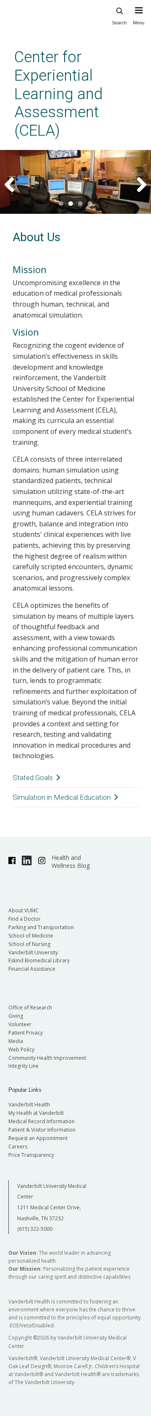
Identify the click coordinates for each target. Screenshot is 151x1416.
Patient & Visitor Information (42, 1129)
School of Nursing (29, 944)
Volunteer (19, 1024)
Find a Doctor (24, 918)
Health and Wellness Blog (71, 862)
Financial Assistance (31, 968)
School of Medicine (30, 935)
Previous (14, 183)
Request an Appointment (38, 1138)
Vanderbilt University (33, 952)
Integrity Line (23, 1065)
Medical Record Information (41, 1121)
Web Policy (21, 1049)
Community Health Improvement (47, 1057)
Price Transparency (31, 1155)
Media (15, 1041)
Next (136, 183)
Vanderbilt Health (29, 1104)
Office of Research (30, 1007)
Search (119, 22)
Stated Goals (33, 777)
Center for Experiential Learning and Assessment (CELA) (58, 93)
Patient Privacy (25, 1032)
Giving (15, 1015)
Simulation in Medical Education (62, 797)
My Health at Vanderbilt (36, 1113)
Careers (17, 1146)
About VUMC (23, 910)
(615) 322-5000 (34, 1228)
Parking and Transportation (41, 927)
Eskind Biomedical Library (39, 960)
